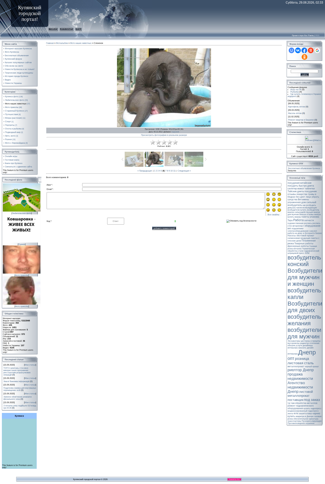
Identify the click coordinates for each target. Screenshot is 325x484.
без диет (300, 197)
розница (302, 359)
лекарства (301, 194)
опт (291, 358)
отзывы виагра (314, 214)
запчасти (309, 220)
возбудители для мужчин (304, 333)
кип (289, 228)
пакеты (305, 216)
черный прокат (312, 366)
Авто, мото (10, 136)
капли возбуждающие (306, 207)
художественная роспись (300, 223)
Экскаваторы (294, 341)
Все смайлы (273, 214)
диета (310, 185)
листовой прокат (305, 235)
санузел (313, 231)
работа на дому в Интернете (301, 233)
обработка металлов (306, 403)
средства (292, 199)
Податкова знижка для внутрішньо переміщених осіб (19, 389)
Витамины (303, 199)
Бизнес (318, 233)
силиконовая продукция (299, 238)
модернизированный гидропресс (303, 411)
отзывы (292, 194)
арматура (313, 419)
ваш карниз (313, 413)
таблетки (310, 188)
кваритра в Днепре (305, 416)
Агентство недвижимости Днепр (300, 387)
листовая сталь (301, 363)
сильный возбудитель (302, 203)
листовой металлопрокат (300, 394)
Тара (290, 220)
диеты (300, 191)
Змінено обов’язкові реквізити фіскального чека (17, 398)
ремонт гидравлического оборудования (301, 407)
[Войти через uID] (291, 50)
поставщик (295, 400)
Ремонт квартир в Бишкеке (301, 120)
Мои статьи (30, 365)
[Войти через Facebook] (304, 50)
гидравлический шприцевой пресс (303, 252)
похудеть (293, 185)
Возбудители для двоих (305, 306)
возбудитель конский (304, 260)
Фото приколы (11, 107)
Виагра (302, 214)
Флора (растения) (13, 118)
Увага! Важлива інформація (16, 381)
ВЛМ (307, 253)
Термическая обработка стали (301, 249)
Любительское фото (14, 100)
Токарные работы (303, 243)
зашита (303, 413)
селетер (292, 188)
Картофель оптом (296, 106)
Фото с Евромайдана (15, 143)
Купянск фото (11, 96)
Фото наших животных (16, 103)
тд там (291, 403)
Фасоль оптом (295, 113)
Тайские (292, 191)
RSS (317, 35)
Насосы (292, 235)
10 (171, 171)
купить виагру (294, 217)
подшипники (297, 228)
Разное (8, 139)
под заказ (312, 400)
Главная (53, 29)
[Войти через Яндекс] (311, 50)
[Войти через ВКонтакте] (298, 50)
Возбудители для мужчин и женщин (305, 277)
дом (303, 202)
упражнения (294, 202)
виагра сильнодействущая (300, 212)
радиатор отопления (309, 343)
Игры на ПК (295, 89)
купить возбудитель (309, 210)
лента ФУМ (293, 413)
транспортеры (294, 421)
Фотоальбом (62, 43)
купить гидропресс (312, 408)
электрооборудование (298, 231)
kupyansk (175, 132)
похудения (294, 182)
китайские (305, 182)
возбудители (294, 210)
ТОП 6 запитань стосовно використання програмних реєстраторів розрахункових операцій (17, 371)
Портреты (9, 125)
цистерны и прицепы (310, 341)
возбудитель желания (304, 319)
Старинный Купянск (14, 111)
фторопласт (298, 226)
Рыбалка (294, 92)
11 (174, 171)
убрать (315, 197)
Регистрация (66, 29)
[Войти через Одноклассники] (304, 57)
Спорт (8, 121)
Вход (78, 29)
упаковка (314, 216)
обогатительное (300, 419)
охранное (309, 423)
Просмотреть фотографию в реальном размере (164, 135)
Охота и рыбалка (13, 128)
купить (291, 416)
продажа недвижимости (300, 376)
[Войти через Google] (317, 50)
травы (311, 194)
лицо (308, 197)
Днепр (307, 352)
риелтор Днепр (301, 370)
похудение (311, 191)
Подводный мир (12, 132)
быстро (303, 185)
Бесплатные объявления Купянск (304, 168)
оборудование (312, 225)
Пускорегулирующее (312, 421)
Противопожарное (296, 423)
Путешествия (11, 114)
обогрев (291, 345)
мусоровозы (293, 343)
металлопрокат (296, 366)
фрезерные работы (298, 246)
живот (300, 188)
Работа (298, 220)
